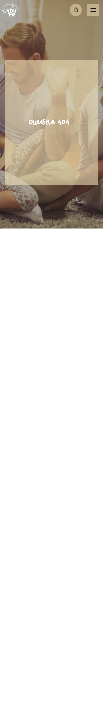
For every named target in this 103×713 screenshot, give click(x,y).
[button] (76, 9)
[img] (10, 10)
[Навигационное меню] (93, 10)
